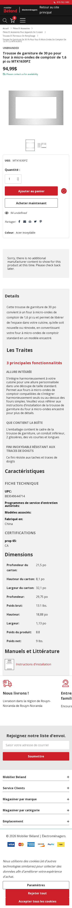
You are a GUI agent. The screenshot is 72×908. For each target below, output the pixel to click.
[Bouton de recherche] (5, 20)
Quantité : (12, 170)
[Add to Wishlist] (64, 191)
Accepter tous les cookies (37, 901)
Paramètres (36, 885)
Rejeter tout (37, 893)
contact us (18, 74)
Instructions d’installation (33, 664)
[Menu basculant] (22, 20)
